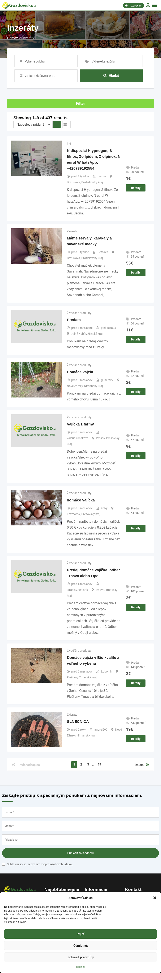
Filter (80, 103)
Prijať (80, 934)
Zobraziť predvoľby (81, 957)
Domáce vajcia (80, 372)
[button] (155, 898)
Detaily (135, 188)
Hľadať (114, 76)
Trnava (99, 590)
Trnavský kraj (87, 677)
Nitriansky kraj (93, 386)
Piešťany (72, 677)
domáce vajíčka (81, 500)
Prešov (100, 438)
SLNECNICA (78, 721)
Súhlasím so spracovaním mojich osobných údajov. (40, 864)
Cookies (80, 966)
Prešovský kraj (90, 514)
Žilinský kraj (95, 333)
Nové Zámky (75, 386)
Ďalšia (139, 765)
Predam (74, 320)
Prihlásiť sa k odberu (80, 853)
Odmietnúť (80, 946)
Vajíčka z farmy (80, 424)
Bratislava (73, 182)
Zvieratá (72, 231)
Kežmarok (73, 514)
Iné (69, 143)
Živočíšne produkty (79, 313)
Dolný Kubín (78, 333)
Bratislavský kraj (92, 182)
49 (99, 764)
